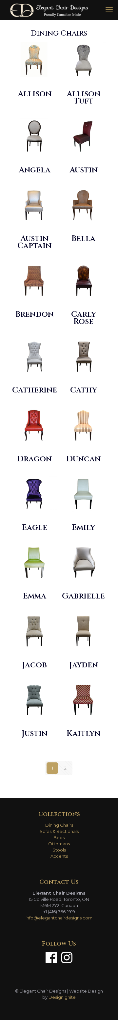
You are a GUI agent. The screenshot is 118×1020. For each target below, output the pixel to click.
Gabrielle (83, 596)
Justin (35, 733)
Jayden (83, 665)
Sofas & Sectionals (59, 831)
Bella (83, 238)
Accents (59, 856)
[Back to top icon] (104, 1006)
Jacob (34, 665)
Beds (59, 837)
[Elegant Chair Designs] (49, 10)
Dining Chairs (59, 825)
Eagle (34, 527)
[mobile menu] (109, 9)
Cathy (83, 390)
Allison (34, 94)
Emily (83, 527)
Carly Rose (83, 318)
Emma (34, 596)
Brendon (34, 314)
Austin (83, 170)
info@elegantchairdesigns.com (59, 917)
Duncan (83, 459)
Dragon (34, 459)
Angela (34, 170)
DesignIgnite (62, 997)
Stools (59, 850)
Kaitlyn (83, 733)
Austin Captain (34, 242)
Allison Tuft (83, 97)
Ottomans (59, 843)
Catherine (34, 390)
